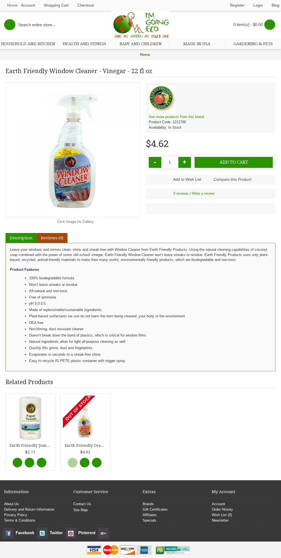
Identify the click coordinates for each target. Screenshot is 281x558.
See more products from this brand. (177, 117)
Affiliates (150, 515)
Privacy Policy (15, 515)
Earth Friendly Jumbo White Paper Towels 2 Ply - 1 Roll (31, 445)
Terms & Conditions (19, 520)
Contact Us (82, 504)
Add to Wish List (187, 179)
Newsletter (220, 520)
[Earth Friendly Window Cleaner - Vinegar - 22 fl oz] (72, 149)
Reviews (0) (52, 237)
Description (21, 237)
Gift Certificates (155, 509)
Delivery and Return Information (29, 509)
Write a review (203, 193)
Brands (148, 504)
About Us (11, 504)
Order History (222, 509)
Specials (149, 520)
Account (218, 504)
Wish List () (222, 515)
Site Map (80, 510)
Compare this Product (232, 179)
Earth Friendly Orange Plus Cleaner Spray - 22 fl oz (86, 445)
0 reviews (181, 193)
